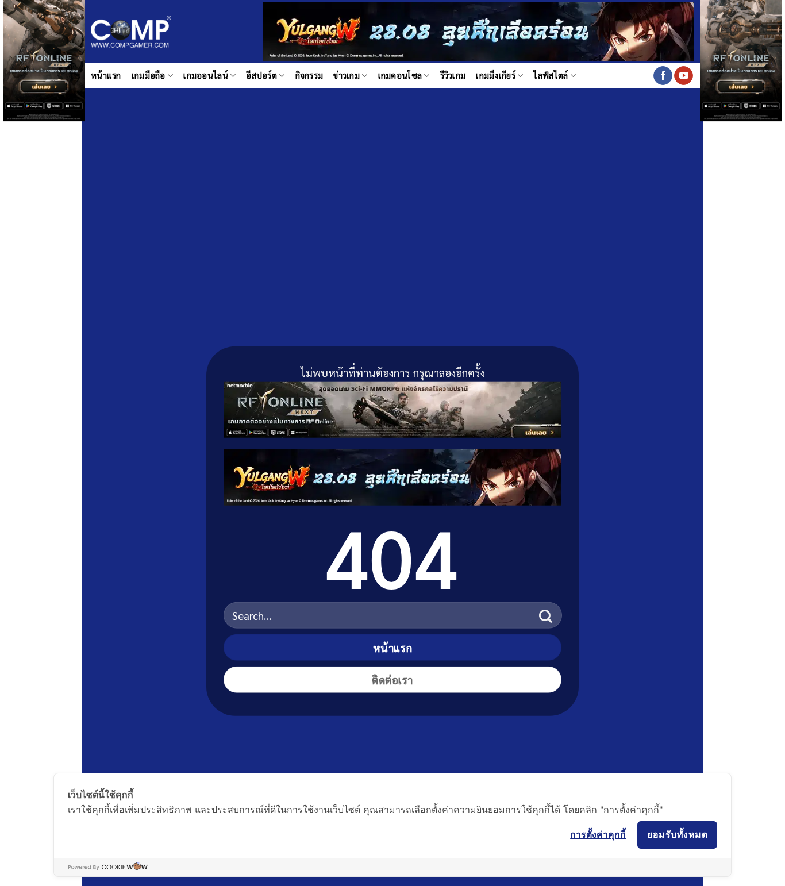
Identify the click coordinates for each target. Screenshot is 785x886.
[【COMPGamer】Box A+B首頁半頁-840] (392, 475)
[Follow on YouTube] (683, 76)
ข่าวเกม (346, 75)
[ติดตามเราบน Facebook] (662, 76)
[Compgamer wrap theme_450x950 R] (741, 33)
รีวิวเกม (453, 75)
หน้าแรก (106, 75)
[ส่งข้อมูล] (545, 615)
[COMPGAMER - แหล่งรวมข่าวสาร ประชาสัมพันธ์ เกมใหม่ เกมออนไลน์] (131, 32)
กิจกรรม (309, 75)
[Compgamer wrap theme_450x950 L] (44, 33)
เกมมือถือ (149, 75)
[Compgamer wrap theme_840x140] (392, 407)
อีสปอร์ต (261, 75)
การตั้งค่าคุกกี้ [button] (598, 834)
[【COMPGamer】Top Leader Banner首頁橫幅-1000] (478, 30)
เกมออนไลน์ (205, 75)
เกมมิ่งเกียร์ (495, 75)
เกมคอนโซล (400, 75)
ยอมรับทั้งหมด (677, 834)
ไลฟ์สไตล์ (550, 75)
